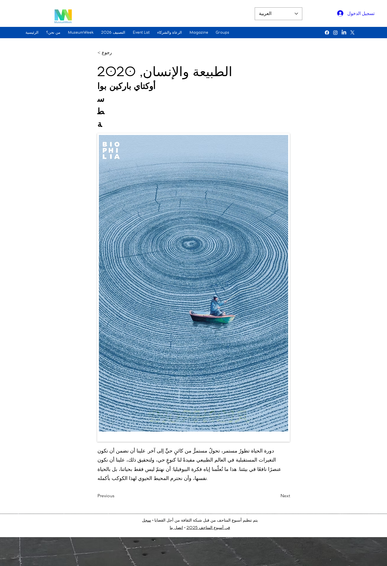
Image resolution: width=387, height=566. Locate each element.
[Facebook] (327, 32)
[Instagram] (335, 32)
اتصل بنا (176, 528)
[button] (54, 32)
